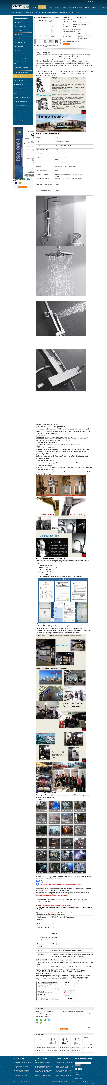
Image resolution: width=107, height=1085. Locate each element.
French (92, 1)
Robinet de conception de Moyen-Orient (21, 92)
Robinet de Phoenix (18, 88)
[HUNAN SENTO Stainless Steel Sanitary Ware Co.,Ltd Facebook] (79, 1069)
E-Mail (77, 1074)
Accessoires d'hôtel (18, 120)
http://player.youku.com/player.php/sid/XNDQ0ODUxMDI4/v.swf (63, 975)
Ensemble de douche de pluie (32, 12)
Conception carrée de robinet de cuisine (21, 62)
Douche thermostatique (19, 80)
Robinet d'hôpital (17, 50)
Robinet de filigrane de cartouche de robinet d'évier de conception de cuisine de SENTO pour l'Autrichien (64, 1071)
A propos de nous (53, 7)
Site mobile (79, 1078)
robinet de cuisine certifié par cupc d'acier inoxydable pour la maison (21, 1071)
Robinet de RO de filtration (20, 26)
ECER (93, 1083)
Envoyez (78, 1065)
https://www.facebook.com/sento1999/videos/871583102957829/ (62, 978)
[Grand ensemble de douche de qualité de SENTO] (88, 1041)
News (76, 1072)
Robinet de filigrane (18, 30)
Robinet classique (18, 54)
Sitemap (82, 1074)
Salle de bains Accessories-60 (21, 101)
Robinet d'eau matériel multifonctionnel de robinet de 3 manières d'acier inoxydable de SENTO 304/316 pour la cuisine (43, 1072)
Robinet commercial (18, 46)
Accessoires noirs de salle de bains (22, 97)
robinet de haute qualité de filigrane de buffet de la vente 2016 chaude (64, 1063)
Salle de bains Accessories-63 (21, 105)
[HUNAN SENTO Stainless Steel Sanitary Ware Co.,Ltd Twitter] (81, 1069)
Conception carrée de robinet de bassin (21, 68)
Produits (42, 7)
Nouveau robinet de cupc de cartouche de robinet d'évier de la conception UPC (22, 1064)
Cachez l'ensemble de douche (21, 72)
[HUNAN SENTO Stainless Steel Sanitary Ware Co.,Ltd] (89, 1)
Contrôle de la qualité (81, 7)
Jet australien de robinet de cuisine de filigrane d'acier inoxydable (64, 1067)
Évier (15, 113)
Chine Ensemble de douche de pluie (34, 1081)
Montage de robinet (18, 84)
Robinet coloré (17, 38)
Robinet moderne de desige (20, 58)
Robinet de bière (17, 117)
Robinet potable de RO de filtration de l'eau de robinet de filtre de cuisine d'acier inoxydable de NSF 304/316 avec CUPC (43, 1075)
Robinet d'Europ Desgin (19, 42)
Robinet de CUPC (18, 22)
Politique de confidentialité (19, 1081)
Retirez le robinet (18, 34)
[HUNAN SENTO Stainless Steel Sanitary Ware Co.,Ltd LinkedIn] (76, 1069)
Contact (94, 7)
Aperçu (33, 7)
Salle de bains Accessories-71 (21, 109)
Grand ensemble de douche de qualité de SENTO (88, 1048)
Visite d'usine (66, 7)
